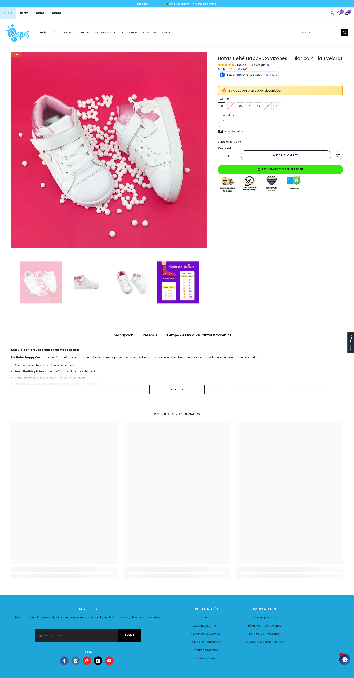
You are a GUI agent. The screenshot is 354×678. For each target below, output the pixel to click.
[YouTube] (109, 660)
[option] (109, 150)
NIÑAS (40, 13)
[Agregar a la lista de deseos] (338, 155)
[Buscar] (323, 32)
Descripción (123, 335)
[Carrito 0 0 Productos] (346, 13)
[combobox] (320, 32)
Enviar (129, 635)
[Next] (214, 4)
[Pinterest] (87, 660)
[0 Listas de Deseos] (339, 13)
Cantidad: (224, 148)
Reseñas (150, 335)
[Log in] (332, 13)
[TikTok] (98, 660)
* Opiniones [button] (351, 342)
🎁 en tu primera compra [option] (177, 3)
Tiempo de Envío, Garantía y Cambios (198, 335)
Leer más (177, 389)
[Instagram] (75, 660)
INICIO (8, 13)
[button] (226, 65)
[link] (64, 569)
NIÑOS (56, 13)
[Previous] (139, 4)
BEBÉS (24, 13)
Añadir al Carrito (286, 155)
